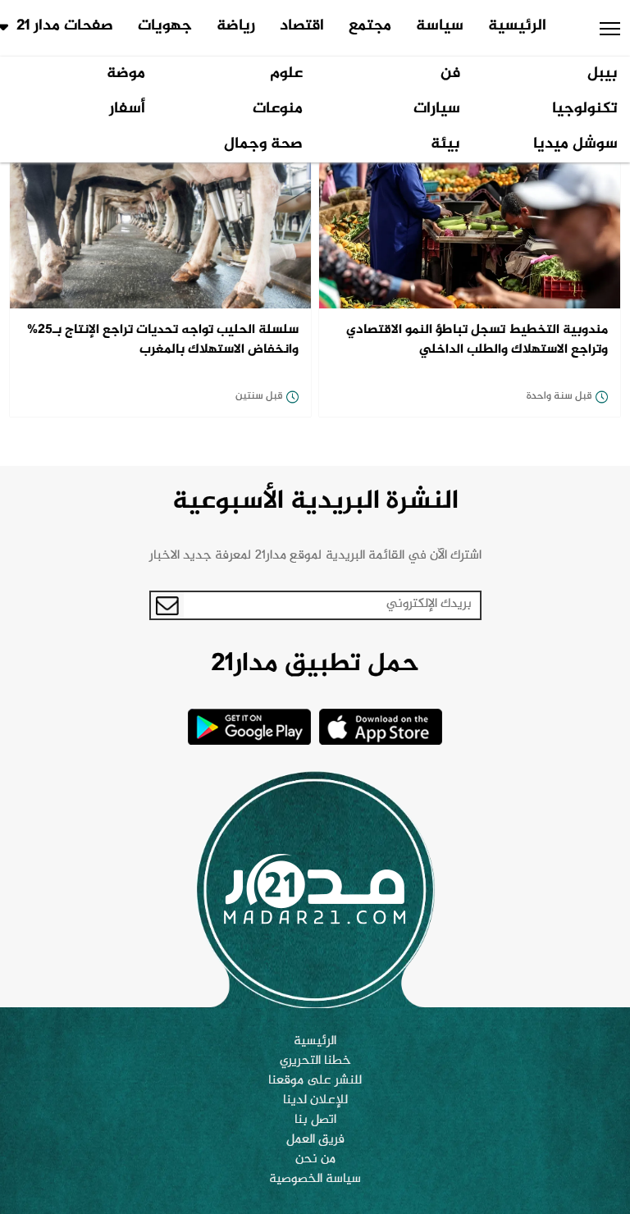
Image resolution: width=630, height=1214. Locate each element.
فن (450, 74)
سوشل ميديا (575, 144)
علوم (286, 74)
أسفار (127, 109)
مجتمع (370, 26)
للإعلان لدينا (315, 1101)
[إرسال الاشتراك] (168, 605)
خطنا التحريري (315, 1061)
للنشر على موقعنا (315, 1081)
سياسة (439, 26)
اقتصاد (302, 26)
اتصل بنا (315, 1120)
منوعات (278, 109)
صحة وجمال (263, 144)
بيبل (602, 74)
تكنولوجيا (585, 109)
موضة (126, 74)
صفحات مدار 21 (64, 26)
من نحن (315, 1160)
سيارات (436, 109)
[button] (610, 28)
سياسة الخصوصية (315, 1179)
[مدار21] (315, 889)
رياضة (236, 26)
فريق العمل (315, 1140)
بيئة (445, 144)
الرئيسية (517, 26)
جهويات (165, 26)
